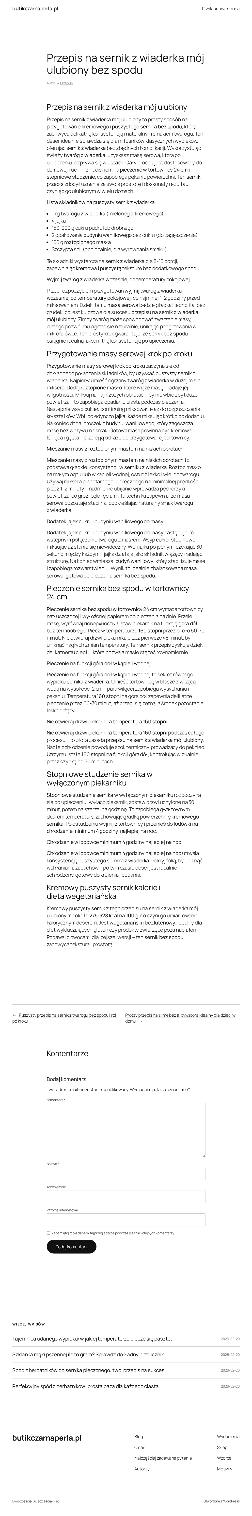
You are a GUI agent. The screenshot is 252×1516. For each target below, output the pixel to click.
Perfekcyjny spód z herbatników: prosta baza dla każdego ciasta (85, 1386)
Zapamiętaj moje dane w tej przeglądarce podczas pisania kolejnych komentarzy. (113, 1233)
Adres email (57, 1187)
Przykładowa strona (221, 8)
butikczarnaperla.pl (35, 8)
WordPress (231, 1501)
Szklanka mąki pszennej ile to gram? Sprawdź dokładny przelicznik (88, 1354)
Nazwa (53, 1163)
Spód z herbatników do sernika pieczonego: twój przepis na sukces (88, 1370)
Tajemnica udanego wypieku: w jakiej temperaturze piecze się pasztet (92, 1339)
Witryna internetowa (62, 1210)
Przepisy (66, 83)
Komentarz (56, 1100)
